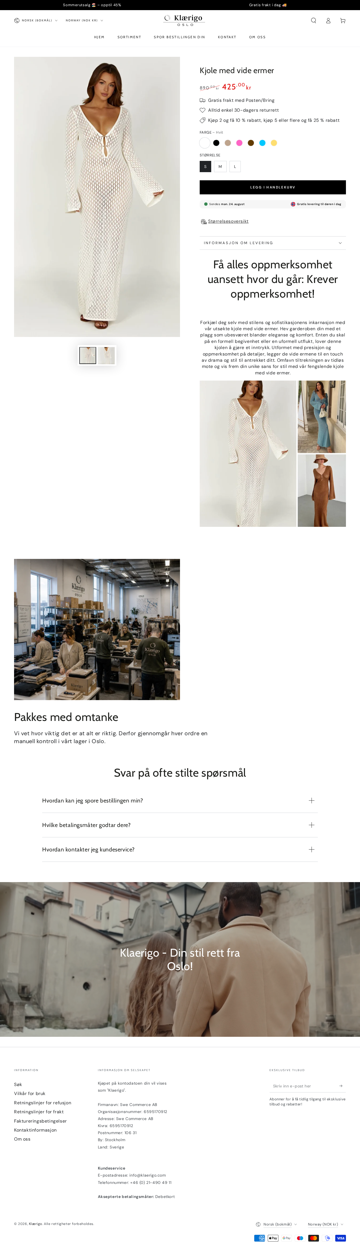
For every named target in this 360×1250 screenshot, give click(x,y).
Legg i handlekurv (273, 187)
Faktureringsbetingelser (40, 1121)
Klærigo (35, 1224)
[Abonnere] (342, 1086)
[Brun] (251, 143)
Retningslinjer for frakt (39, 1112)
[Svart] (216, 143)
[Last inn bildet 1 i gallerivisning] (87, 355)
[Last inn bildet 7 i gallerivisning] (106, 355)
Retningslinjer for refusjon (42, 1103)
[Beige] (228, 143)
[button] (313, 20)
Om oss (22, 1139)
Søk (18, 1084)
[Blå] (262, 143)
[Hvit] (205, 143)
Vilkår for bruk (30, 1093)
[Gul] (274, 143)
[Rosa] (239, 143)
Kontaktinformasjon (35, 1130)
